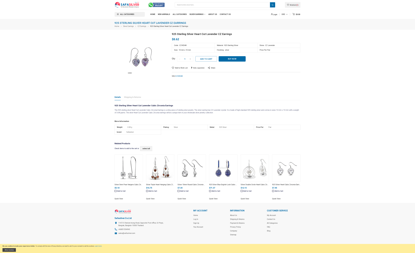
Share (213, 68)
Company (233, 231)
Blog (268, 231)
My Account (271, 215)
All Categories (272, 223)
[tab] (118, 97)
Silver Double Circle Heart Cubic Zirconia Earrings (259, 185)
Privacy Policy (235, 227)
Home (117, 26)
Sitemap (233, 235)
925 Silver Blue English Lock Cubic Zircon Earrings (228, 185)
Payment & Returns (237, 223)
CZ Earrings (142, 26)
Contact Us (271, 219)
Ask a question (198, 68)
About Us (233, 215)
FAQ (268, 227)
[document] (207, 248)
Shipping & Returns (132, 97)
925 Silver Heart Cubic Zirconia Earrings (287, 185)
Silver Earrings (128, 26)
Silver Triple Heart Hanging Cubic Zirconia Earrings (165, 185)
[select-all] (146, 148)
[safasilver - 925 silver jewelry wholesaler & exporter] (127, 5)
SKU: (173, 76)
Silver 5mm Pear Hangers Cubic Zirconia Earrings (133, 185)
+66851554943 (124, 229)
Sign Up (196, 223)
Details (118, 97)
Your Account (198, 227)
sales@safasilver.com (126, 233)
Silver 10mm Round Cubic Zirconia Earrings (194, 185)
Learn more (98, 246)
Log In (195, 219)
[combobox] (225, 4)
